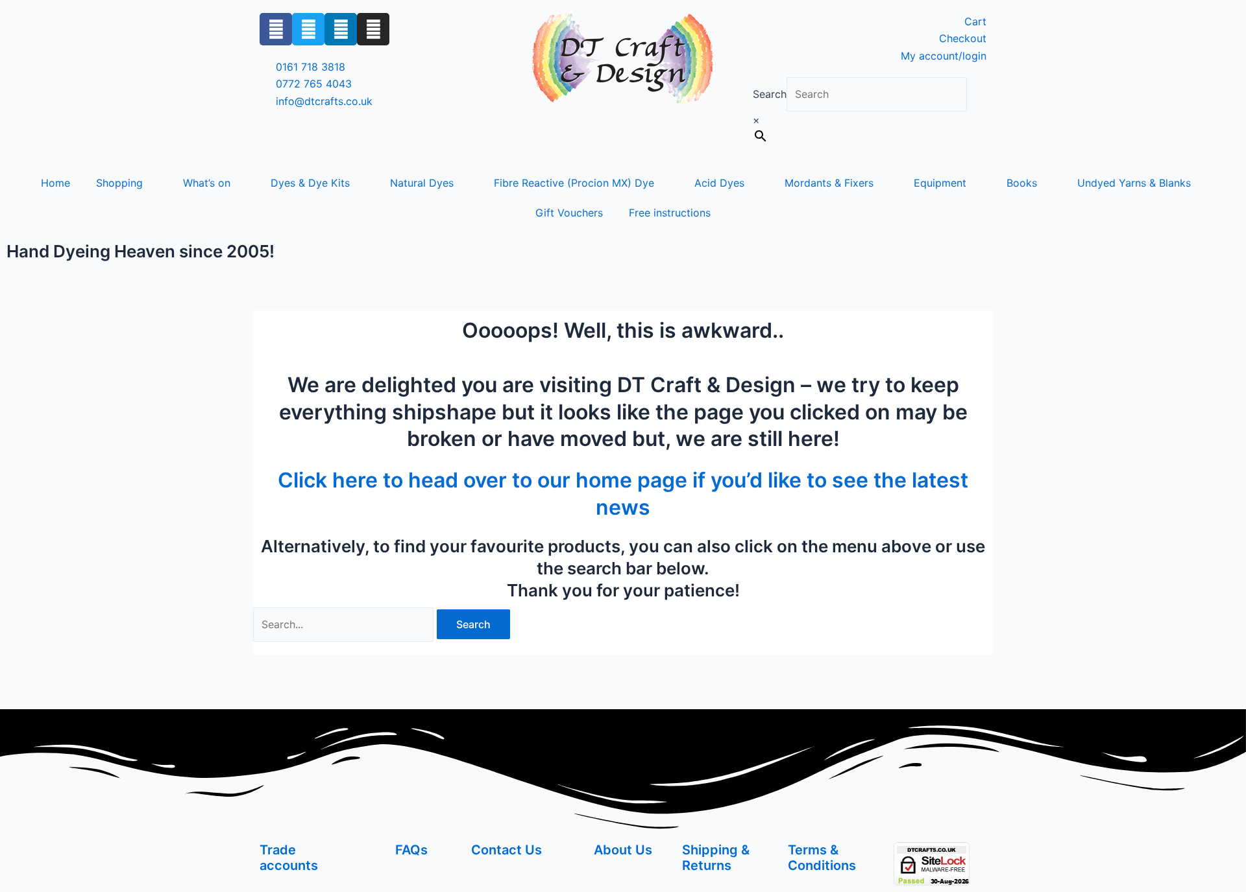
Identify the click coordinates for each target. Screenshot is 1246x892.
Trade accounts (289, 857)
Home (55, 182)
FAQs (411, 850)
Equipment (940, 182)
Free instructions (670, 212)
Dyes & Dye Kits (310, 182)
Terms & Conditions (822, 857)
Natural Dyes (422, 182)
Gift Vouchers (569, 212)
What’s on (206, 182)
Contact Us (506, 850)
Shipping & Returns (716, 857)
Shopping (119, 182)
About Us (623, 850)
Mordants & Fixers (829, 182)
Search (770, 94)
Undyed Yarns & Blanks (1134, 182)
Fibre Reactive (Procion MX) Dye (574, 182)
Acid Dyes (719, 182)
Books (1022, 182)
